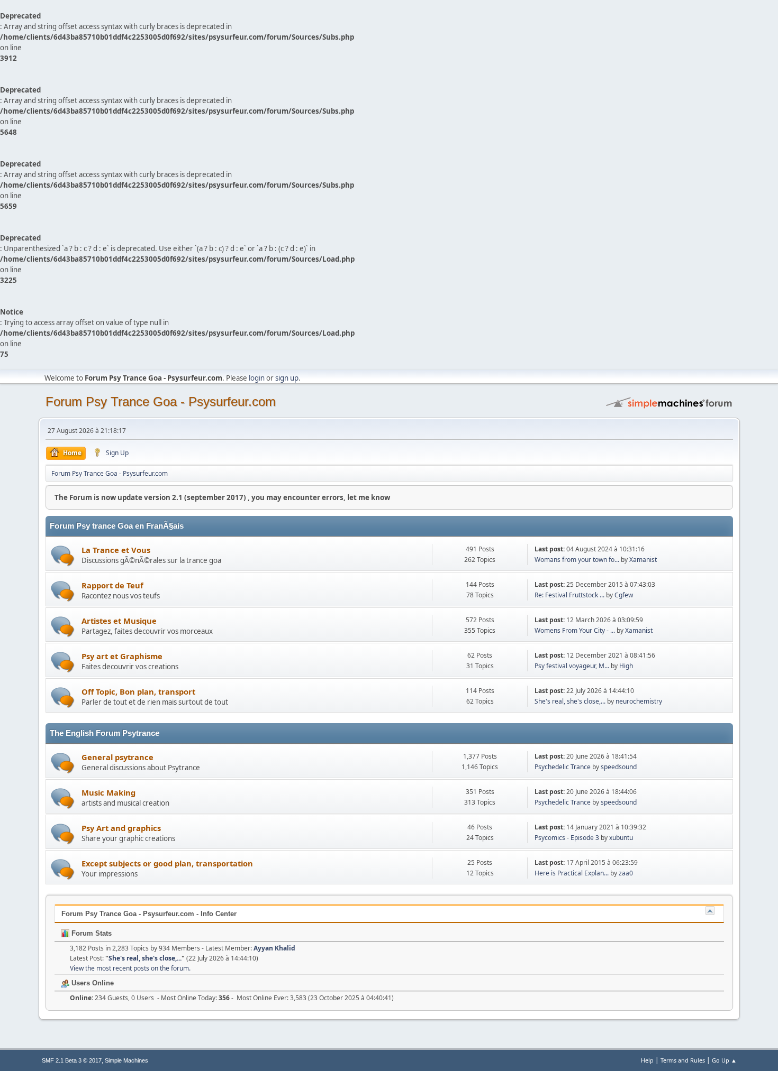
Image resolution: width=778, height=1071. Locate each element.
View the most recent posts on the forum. (130, 968)
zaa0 (626, 873)
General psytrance (117, 757)
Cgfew (623, 594)
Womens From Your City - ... (575, 630)
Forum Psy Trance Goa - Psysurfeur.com (161, 401)
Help (647, 1060)
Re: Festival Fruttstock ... (569, 594)
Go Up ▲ (724, 1060)
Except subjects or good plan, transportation (167, 863)
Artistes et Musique (119, 620)
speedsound (619, 766)
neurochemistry (639, 701)
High (626, 665)
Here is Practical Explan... (572, 873)
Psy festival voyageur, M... (572, 665)
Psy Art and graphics (121, 828)
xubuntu (621, 837)
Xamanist (643, 559)
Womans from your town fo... (577, 559)
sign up (286, 378)
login (257, 378)
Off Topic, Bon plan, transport (138, 691)
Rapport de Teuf (112, 585)
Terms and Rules (683, 1060)
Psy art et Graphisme (122, 656)
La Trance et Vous (116, 549)
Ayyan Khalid (274, 948)
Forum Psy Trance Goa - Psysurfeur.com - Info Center (149, 914)
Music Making (108, 792)
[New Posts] (63, 556)
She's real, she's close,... (570, 701)
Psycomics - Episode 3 (567, 837)
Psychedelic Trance (563, 766)
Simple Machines (126, 1060)
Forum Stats (90, 933)
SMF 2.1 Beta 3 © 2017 (72, 1060)
